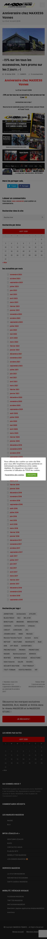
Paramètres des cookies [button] (14, 475)
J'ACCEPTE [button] (31, 475)
